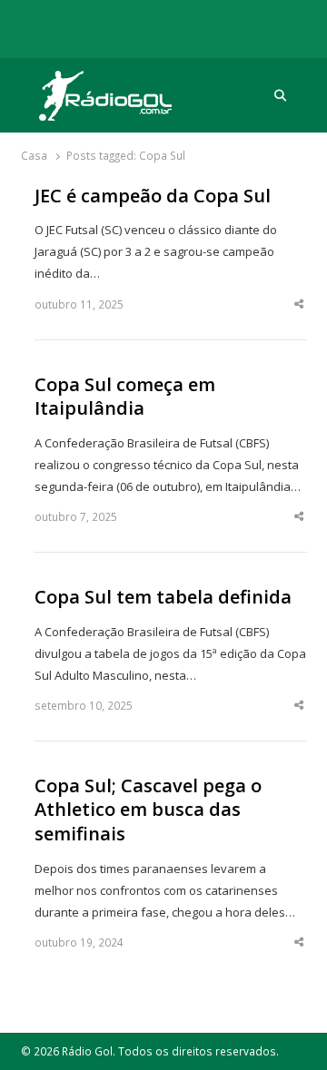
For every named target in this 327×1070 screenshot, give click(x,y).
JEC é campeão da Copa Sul (153, 196)
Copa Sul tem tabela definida (163, 597)
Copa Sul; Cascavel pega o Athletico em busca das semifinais (148, 810)
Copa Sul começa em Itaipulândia (125, 397)
